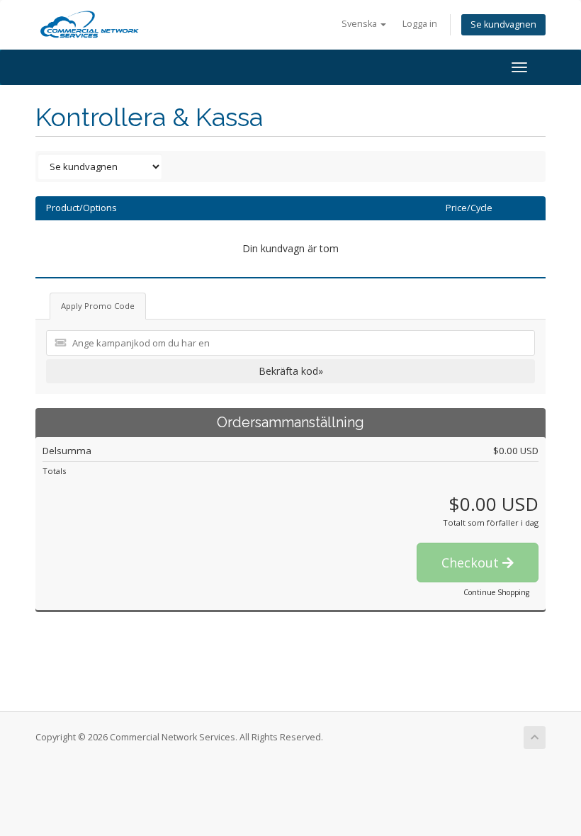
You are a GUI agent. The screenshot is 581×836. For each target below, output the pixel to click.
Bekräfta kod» (291, 371)
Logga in (419, 24)
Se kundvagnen (503, 24)
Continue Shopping (496, 592)
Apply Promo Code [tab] (98, 305)
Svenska (360, 24)
